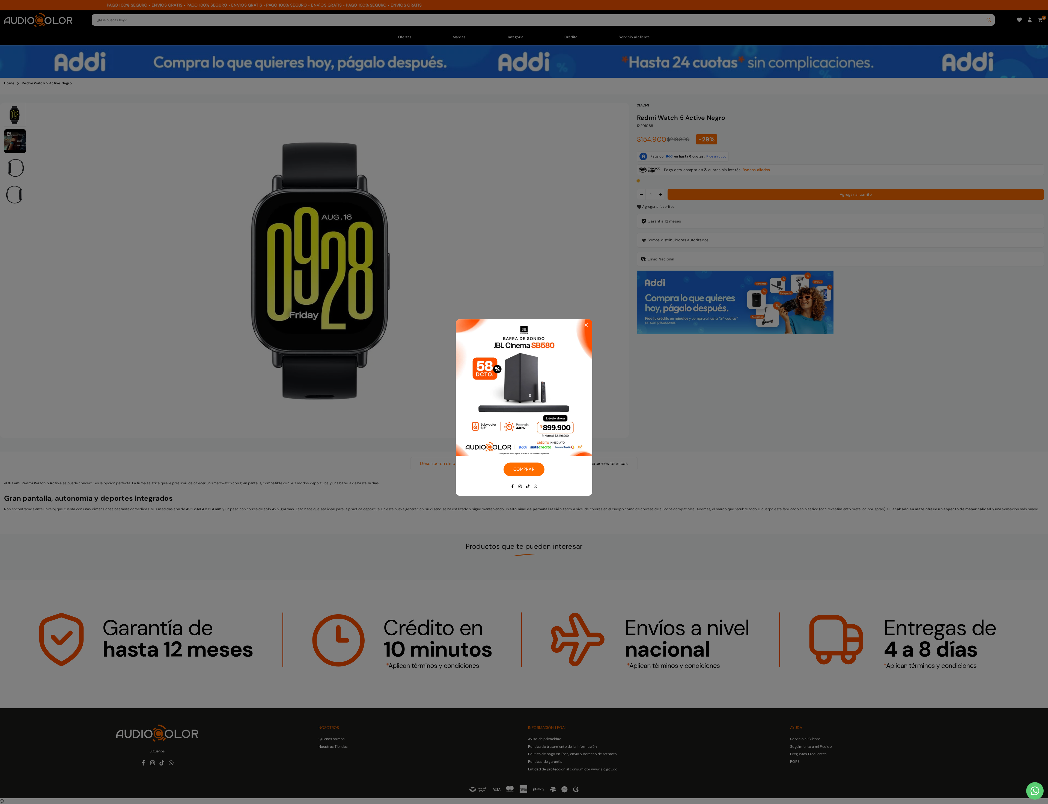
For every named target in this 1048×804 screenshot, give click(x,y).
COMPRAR (524, 469)
